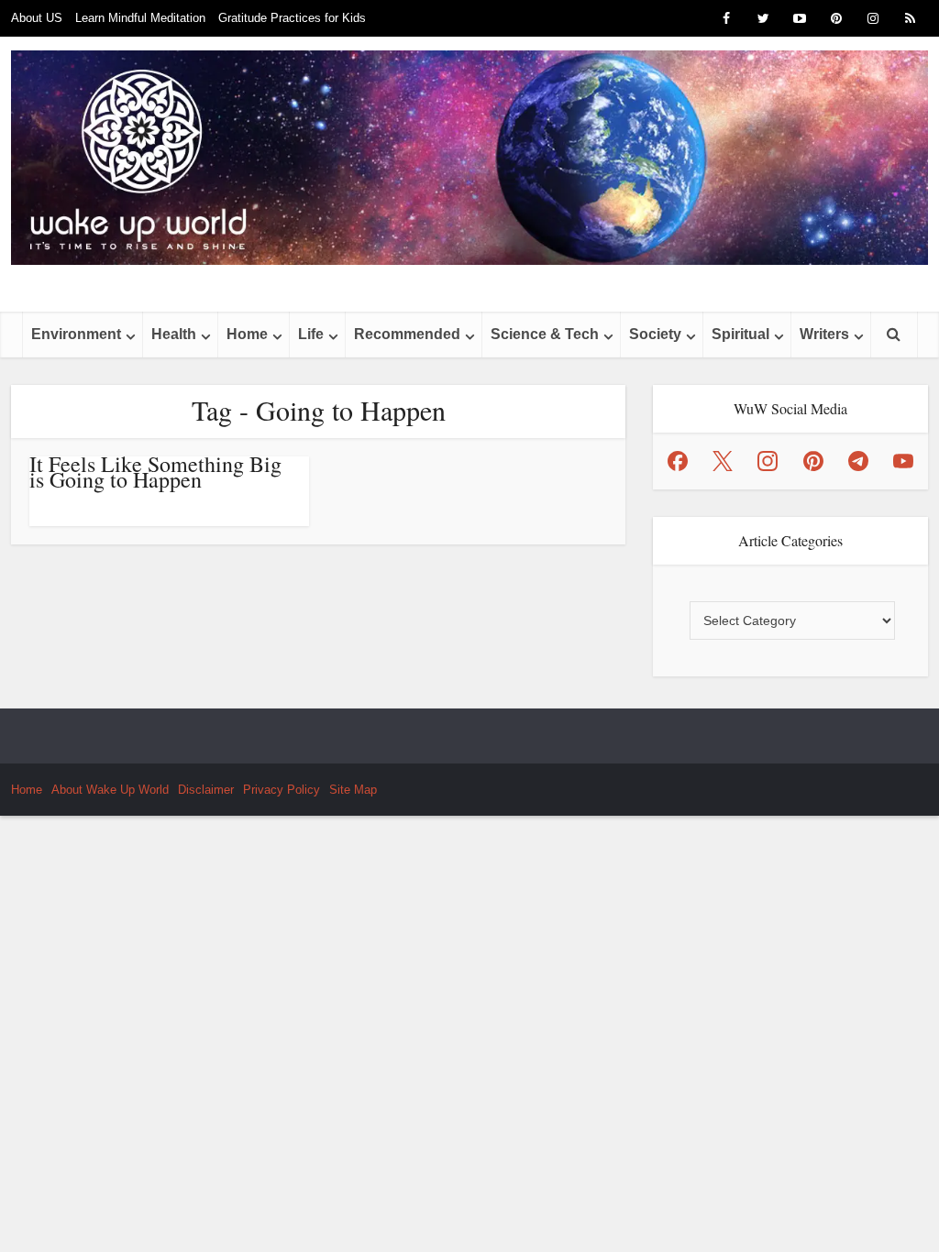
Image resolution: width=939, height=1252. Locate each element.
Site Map (353, 789)
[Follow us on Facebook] (678, 461)
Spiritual (740, 334)
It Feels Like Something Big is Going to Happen (155, 471)
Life (311, 334)
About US (36, 18)
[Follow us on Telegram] (858, 461)
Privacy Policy (281, 789)
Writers (824, 334)
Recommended (407, 334)
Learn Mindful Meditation (140, 18)
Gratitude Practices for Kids (292, 18)
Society (655, 334)
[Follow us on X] (723, 461)
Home (247, 334)
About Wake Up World (110, 789)
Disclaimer (206, 789)
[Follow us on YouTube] (903, 461)
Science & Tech (545, 334)
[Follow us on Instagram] (767, 461)
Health (173, 334)
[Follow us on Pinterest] (813, 461)
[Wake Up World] (469, 157)
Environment (76, 334)
